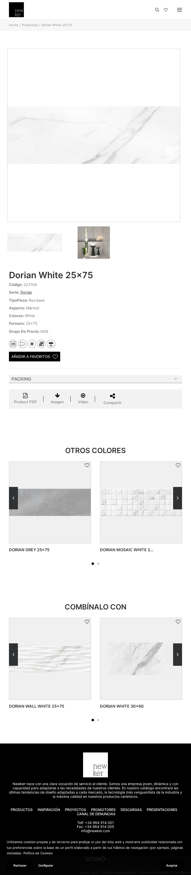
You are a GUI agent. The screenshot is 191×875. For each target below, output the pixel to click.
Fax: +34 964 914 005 (95, 826)
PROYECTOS (75, 810)
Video (83, 402)
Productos (30, 25)
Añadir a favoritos (30, 356)
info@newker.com (95, 831)
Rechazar (20, 865)
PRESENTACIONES (162, 810)
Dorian (26, 292)
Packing (21, 379)
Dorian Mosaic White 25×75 (50, 549)
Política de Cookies (38, 853)
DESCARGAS (131, 810)
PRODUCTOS (22, 810)
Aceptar (172, 865)
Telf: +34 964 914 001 (95, 822)
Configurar (45, 865)
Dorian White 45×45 (149, 706)
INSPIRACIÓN (49, 810)
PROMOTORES (103, 810)
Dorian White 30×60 (58, 706)
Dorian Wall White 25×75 (139, 549)
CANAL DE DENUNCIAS (96, 814)
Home (13, 25)
